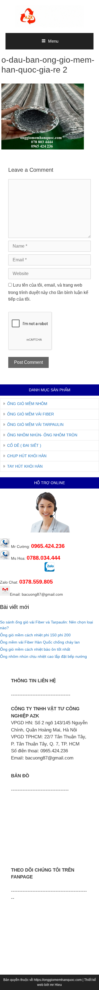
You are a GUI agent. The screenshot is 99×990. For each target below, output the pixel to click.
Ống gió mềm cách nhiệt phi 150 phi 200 (35, 635)
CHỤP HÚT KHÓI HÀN (26, 456)
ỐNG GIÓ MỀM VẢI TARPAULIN (35, 424)
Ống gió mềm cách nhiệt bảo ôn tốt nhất (35, 649)
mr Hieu (56, 985)
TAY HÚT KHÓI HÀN (25, 466)
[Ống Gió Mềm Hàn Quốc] (49, 16)
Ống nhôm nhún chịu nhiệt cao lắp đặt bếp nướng (43, 656)
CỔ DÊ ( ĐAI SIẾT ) (24, 445)
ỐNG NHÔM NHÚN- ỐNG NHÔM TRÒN (42, 435)
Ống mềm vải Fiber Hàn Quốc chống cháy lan (40, 642)
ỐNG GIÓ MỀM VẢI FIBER (30, 414)
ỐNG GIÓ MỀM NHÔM (27, 403)
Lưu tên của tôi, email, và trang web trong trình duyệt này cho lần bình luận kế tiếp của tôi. (48, 292)
